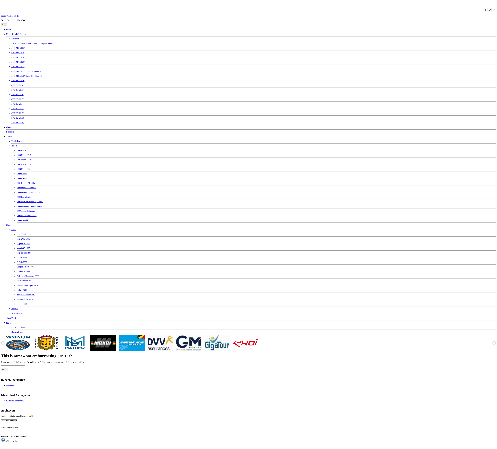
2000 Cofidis (22, 178)
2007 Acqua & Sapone (26, 211)
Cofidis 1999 (22, 257)
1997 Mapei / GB (24, 164)
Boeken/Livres (17, 332)
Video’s (14, 309)
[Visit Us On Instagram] (494, 11)
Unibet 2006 (22, 290)
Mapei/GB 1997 (23, 248)
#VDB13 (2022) (18, 67)
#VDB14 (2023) (18, 62)
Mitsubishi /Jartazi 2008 (26, 299)
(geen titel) (10, 385)
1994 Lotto (21, 150)
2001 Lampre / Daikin (26, 183)
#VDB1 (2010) (17, 122)
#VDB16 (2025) (18, 53)
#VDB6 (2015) (17, 99)
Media (8, 225)
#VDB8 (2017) (17, 90)
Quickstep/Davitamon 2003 (28, 276)
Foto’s (13, 229)
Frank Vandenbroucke (10, 16)
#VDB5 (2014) (17, 104)
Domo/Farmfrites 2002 (26, 271)
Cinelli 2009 (22, 304)
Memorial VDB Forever (16, 34)
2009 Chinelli (22, 220)
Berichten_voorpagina (15, 401)
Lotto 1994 (21, 234)
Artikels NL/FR (17, 313)
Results (14, 146)
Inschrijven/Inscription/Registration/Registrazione (31, 43)
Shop (8, 323)
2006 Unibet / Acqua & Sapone (29, 206)
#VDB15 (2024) (18, 57)
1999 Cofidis (22, 174)
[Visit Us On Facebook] (486, 11)
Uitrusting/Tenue (18, 327)
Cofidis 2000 (22, 262)
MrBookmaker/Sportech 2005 (29, 285)
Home (8, 29)
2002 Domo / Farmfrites (26, 188)
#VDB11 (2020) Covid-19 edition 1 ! (26, 76)
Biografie (10, 132)
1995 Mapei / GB (24, 155)
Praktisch (15, 39)
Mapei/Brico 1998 (24, 253)
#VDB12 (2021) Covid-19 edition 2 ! (26, 71)
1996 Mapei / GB (24, 160)
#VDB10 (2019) (18, 81)
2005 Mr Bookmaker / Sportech (30, 202)
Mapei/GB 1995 (23, 239)
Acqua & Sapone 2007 (26, 295)
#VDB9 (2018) (17, 85)
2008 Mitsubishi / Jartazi (26, 215)
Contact (9, 127)
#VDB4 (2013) (17, 108)
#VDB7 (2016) (17, 94)
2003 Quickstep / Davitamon (28, 192)
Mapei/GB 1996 (23, 243)
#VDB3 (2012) (17, 113)
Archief (9, 136)
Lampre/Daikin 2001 (25, 267)
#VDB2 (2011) (17, 118)
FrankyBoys (16, 141)
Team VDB (11, 318)
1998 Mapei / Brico (24, 169)
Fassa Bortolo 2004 (24, 281)
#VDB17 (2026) (18, 48)
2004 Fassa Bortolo (24, 197)
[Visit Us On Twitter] (490, 11)
